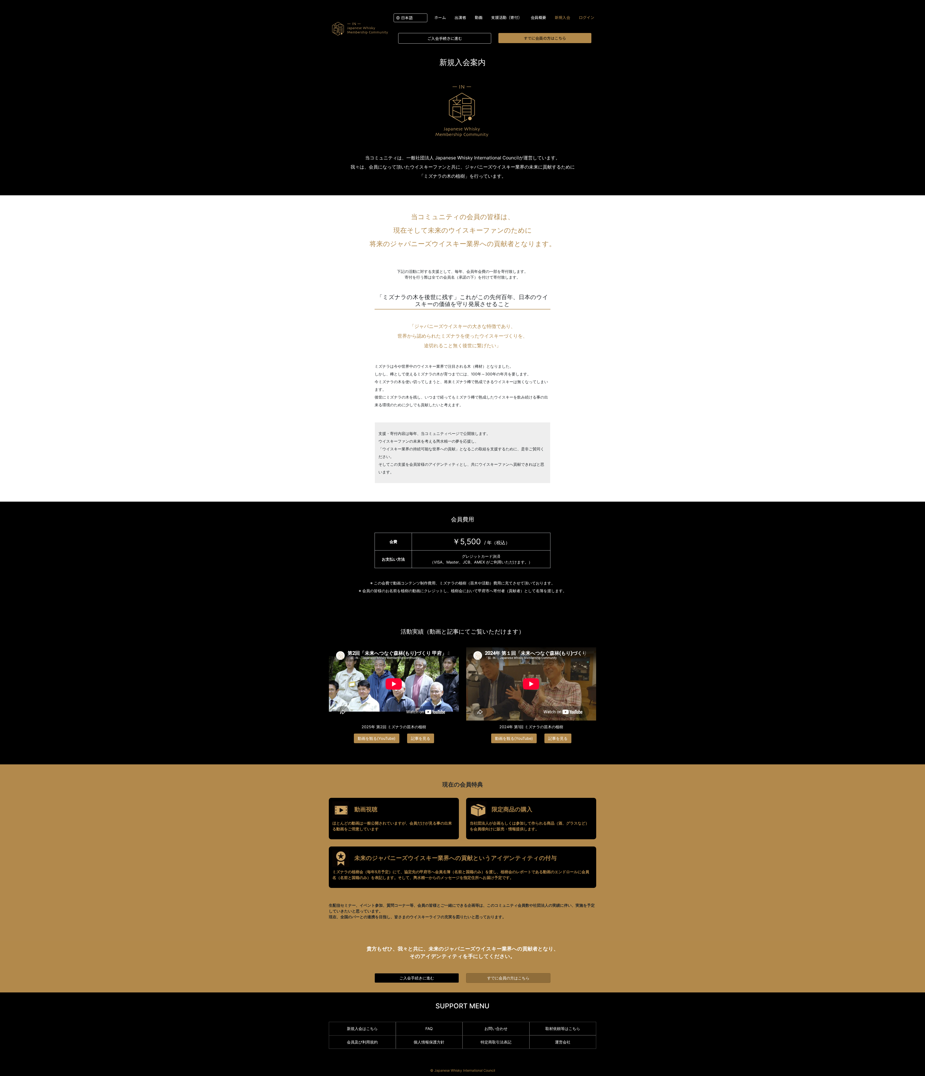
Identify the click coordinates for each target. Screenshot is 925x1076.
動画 (478, 17)
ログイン (586, 17)
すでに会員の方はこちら (545, 38)
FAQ (429, 1028)
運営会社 (562, 1042)
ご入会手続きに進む (444, 38)
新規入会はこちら (362, 1028)
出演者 (460, 17)
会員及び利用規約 (362, 1042)
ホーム (440, 17)
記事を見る (420, 738)
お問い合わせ (496, 1028)
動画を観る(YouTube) (377, 738)
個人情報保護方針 (429, 1042)
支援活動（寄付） (506, 17)
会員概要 (538, 17)
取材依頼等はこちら (562, 1028)
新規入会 (562, 17)
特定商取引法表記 (496, 1042)
